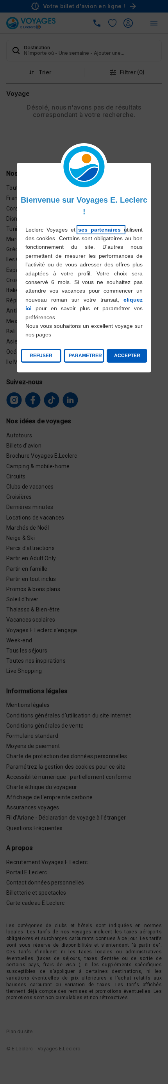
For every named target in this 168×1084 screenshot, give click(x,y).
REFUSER (41, 355)
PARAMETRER (85, 355)
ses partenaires (101, 230)
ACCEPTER (127, 355)
